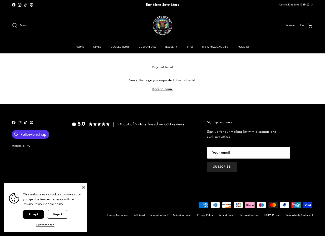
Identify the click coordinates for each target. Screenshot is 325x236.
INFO (190, 47)
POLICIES (243, 47)
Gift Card (139, 215)
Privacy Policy (205, 215)
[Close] (83, 186)
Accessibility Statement (299, 215)
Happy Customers (117, 215)
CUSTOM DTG (147, 47)
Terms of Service (249, 215)
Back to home (162, 89)
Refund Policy (226, 215)
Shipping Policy (182, 215)
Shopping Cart (159, 215)
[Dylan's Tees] (162, 25)
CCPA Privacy (272, 215)
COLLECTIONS (120, 47)
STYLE (97, 47)
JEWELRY (171, 47)
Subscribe (222, 166)
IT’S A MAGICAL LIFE (215, 47)
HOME (80, 47)
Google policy (53, 204)
